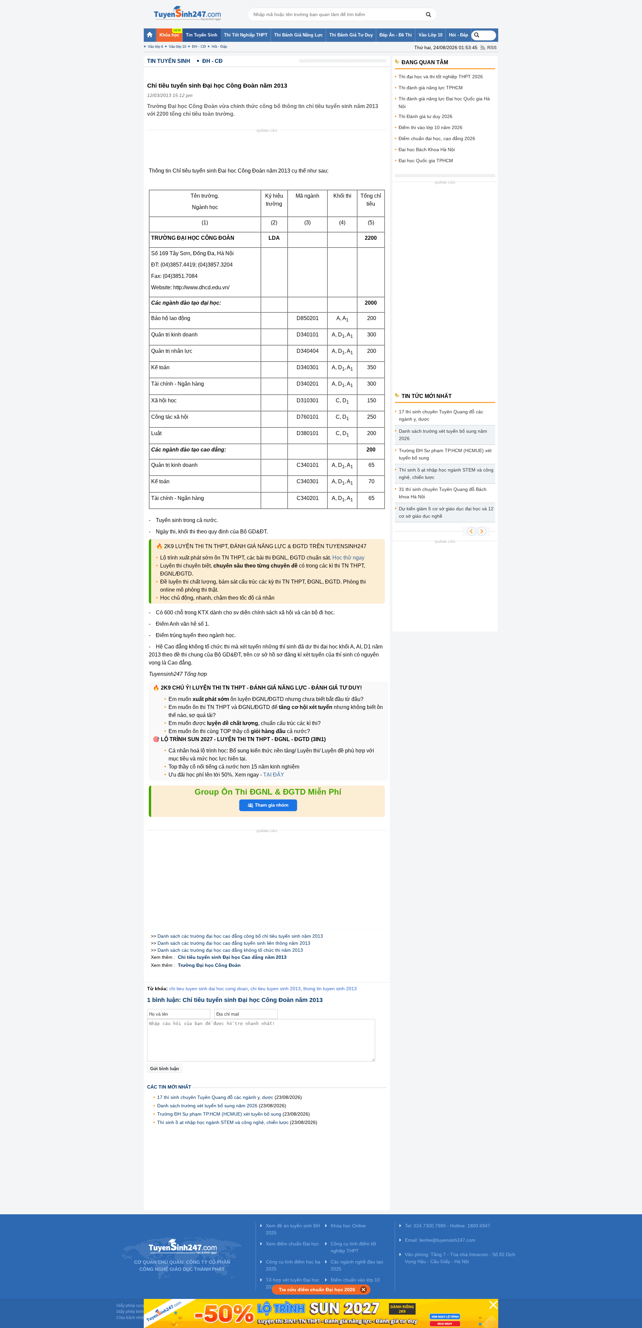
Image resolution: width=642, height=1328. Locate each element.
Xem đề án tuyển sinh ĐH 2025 (293, 1229)
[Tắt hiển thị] (363, 1289)
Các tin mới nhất (169, 1087)
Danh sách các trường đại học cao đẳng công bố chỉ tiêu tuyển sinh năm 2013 (240, 936)
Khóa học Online (348, 1225)
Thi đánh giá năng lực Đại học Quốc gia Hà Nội (444, 102)
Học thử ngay (348, 557)
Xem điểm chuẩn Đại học (292, 1243)
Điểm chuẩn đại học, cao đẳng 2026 (437, 138)
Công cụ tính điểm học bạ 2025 (293, 1265)
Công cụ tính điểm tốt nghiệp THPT (353, 1247)
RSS (492, 47)
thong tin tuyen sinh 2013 (330, 988)
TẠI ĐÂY (273, 775)
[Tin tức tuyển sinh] (187, 13)
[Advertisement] (269, 150)
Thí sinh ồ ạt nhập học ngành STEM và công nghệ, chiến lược (223, 1122)
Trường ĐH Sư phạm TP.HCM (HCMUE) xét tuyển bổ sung (219, 1114)
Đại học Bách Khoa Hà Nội (427, 149)
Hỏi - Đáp (219, 46)
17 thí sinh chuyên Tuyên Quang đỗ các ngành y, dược (215, 1097)
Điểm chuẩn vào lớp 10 (355, 1280)
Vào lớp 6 (155, 46)
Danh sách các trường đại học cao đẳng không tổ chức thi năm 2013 (230, 950)
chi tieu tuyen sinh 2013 (275, 988)
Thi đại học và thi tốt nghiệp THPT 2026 (441, 76)
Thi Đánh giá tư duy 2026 (425, 116)
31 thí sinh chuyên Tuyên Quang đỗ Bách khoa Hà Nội (443, 493)
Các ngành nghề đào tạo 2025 (357, 1265)
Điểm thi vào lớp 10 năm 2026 (430, 127)
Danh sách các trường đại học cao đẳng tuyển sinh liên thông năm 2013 (233, 943)
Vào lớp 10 (177, 46)
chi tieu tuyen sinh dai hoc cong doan (208, 988)
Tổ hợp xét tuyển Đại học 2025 (292, 1283)
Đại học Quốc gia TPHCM (426, 160)
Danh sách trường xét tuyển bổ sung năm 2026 (207, 1105)
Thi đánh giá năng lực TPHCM (431, 87)
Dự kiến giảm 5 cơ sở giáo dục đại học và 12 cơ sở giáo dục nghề (446, 512)
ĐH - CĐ (199, 46)
